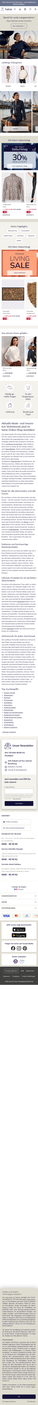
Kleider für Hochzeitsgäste (13, 712)
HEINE (4, 902)
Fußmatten (10, 629)
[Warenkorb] (35, 9)
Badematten (8, 236)
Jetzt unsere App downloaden (19, 925)
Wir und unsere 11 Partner (11, 1297)
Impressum (6, 976)
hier (16, 1322)
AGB (22, 971)
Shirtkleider (8, 703)
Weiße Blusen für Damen (13, 717)
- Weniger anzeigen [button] (9, 732)
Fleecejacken (8, 710)
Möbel (19, 241)
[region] (19, 1346)
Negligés (7, 698)
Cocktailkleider (13, 529)
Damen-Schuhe (9, 693)
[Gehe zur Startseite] (8, 9)
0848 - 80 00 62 (10, 874)
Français (20, 889)
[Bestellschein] (25, 9)
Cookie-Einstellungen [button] (28, 976)
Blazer (26, 522)
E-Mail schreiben (10, 822)
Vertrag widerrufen (11, 971)
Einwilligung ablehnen (9, 1401)
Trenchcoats (8, 700)
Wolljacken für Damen (12, 715)
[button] (2, 9)
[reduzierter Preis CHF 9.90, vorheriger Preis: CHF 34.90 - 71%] (13, 294)
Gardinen (20, 236)
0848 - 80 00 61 (10, 859)
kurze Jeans (8, 705)
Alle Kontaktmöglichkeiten (15, 828)
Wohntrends (15, 461)
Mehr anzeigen (17, 798)
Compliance (16, 976)
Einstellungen (31, 1401)
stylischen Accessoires (14, 444)
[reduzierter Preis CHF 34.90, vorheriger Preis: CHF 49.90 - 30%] (13, 187)
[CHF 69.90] (13, 351)
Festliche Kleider (10, 708)
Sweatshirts (8, 720)
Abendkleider (10, 449)
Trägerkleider (9, 722)
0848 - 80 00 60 (10, 844)
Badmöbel (21, 601)
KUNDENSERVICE (9, 896)
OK (19, 1396)
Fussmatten (25, 231)
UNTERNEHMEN (8, 908)
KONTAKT (6, 816)
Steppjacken (8, 695)
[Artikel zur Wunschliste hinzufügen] (22, 174)
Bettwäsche (12, 231)
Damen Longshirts (10, 727)
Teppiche (31, 236)
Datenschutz (30, 971)
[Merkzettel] (30, 9)
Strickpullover (9, 725)
